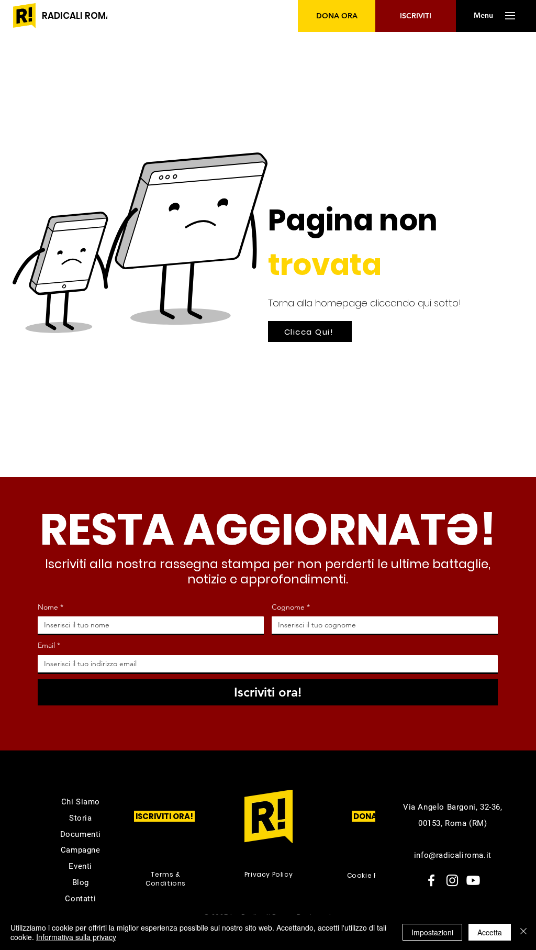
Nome (50, 607)
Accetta (489, 932)
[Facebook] (431, 880)
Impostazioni (432, 932)
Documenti (80, 834)
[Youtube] (473, 880)
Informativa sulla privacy (76, 937)
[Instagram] (452, 880)
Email (49, 645)
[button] (483, 16)
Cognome (291, 607)
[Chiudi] (523, 932)
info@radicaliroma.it (453, 855)
